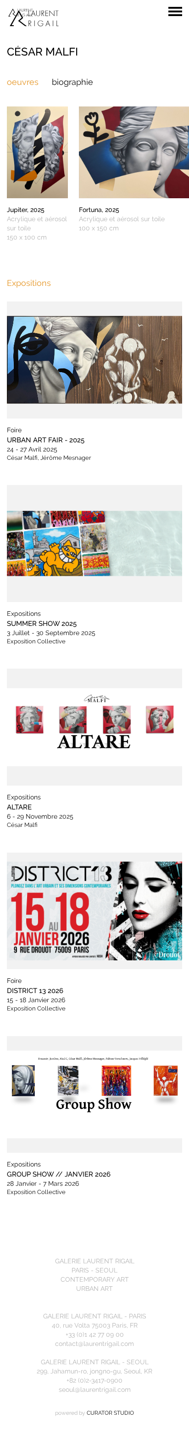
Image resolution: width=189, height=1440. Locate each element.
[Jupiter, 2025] (37, 152)
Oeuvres (23, 82)
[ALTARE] (94, 727)
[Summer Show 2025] (94, 543)
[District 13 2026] (94, 911)
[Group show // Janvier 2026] (94, 1094)
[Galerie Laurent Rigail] (94, 17)
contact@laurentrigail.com (94, 1343)
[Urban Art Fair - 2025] (94, 360)
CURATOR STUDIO (110, 1413)
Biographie (72, 82)
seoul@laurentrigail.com (95, 1389)
